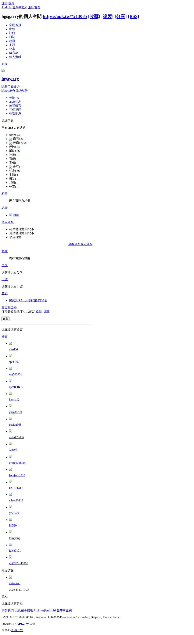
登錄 (11, 3)
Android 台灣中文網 (14, 7)
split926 (14, 361)
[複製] (107, 16)
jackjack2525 (17, 475)
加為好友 (15, 101)
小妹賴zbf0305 (18, 563)
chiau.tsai (14, 583)
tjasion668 (15, 424)
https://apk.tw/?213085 (65, 16)
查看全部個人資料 (80, 244)
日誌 (12, 37)
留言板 (13, 53)
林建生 (13, 449)
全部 (14, 307)
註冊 (5, 3)
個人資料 (15, 57)
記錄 (12, 33)
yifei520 (14, 513)
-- (18, 154)
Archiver (39, 610)
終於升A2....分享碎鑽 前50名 (28, 300)
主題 (12, 45)
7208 (23, 142)
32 (21, 138)
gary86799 (15, 412)
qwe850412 (16, 387)
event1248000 (17, 462)
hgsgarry (10, 78)
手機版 (28, 610)
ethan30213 (16, 500)
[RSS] (133, 16)
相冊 (12, 41)
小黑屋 (18, 610)
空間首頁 (15, 25)
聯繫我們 (8, 610)
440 (19, 134)
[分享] (121, 16)
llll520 (13, 525)
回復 (16, 215)
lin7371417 (16, 487)
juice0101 (15, 550)
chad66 (13, 349)
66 (18, 170)
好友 (5, 336)
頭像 (5, 64)
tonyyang (14, 538)
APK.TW (23, 623)
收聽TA (14, 97)
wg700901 (15, 374)
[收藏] (94, 16)
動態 (12, 29)
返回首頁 (34, 7)
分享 (12, 49)
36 (18, 150)
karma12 (14, 399)
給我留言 (15, 105)
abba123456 (16, 437)
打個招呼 (15, 109)
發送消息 (15, 113)
